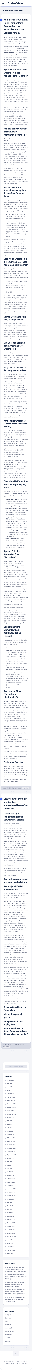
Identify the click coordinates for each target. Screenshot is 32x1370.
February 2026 (11, 1097)
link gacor (8, 1318)
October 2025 (11, 1110)
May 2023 (10, 1209)
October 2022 (11, 1233)
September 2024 (12, 1155)
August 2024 (10, 1158)
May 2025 (10, 1127)
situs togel (8, 1328)
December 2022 (11, 1226)
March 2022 (10, 1246)
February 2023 (11, 1219)
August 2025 (10, 1117)
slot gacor (8, 1315)
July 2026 (9, 1083)
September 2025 (12, 1114)
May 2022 (10, 1240)
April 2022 (10, 1243)
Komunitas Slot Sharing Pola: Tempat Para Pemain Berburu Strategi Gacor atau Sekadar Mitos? (16, 26)
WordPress (15, 1363)
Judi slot (7, 1341)
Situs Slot (25, 788)
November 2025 (11, 1107)
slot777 (7, 1338)
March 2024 (10, 1175)
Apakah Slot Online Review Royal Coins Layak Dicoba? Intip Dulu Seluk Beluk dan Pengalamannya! (15, 1291)
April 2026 (10, 1090)
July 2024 (9, 1161)
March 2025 (10, 1134)
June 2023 (10, 1206)
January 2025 (11, 1141)
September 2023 (12, 1195)
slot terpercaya (9, 1331)
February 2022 (11, 1250)
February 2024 (11, 1178)
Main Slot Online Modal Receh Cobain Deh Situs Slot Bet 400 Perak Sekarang (15, 1277)
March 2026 (10, 1093)
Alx (25, 1363)
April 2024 (10, 1172)
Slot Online (6, 1046)
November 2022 (11, 1229)
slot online (8, 1334)
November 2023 (11, 1189)
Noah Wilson (18, 788)
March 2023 (10, 1216)
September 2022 (12, 1236)
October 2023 (11, 1192)
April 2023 (10, 1212)
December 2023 (11, 1185)
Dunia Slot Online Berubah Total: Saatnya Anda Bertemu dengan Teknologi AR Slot (15, 1299)
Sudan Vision (16, 3)
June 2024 (10, 1165)
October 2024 (11, 1151)
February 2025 (11, 1138)
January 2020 (11, 1253)
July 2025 (9, 1121)
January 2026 (11, 1100)
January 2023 (11, 1223)
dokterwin (12, 469)
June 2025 (10, 1124)
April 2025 (10, 1131)
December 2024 (11, 1144)
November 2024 (11, 1148)
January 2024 (11, 1182)
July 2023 (9, 1202)
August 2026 (10, 1080)
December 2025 (11, 1104)
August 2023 (10, 1199)
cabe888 (21, 987)
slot (6, 1321)
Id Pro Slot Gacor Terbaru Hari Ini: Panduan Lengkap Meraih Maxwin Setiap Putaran (15, 1284)
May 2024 (10, 1168)
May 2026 (10, 1087)
